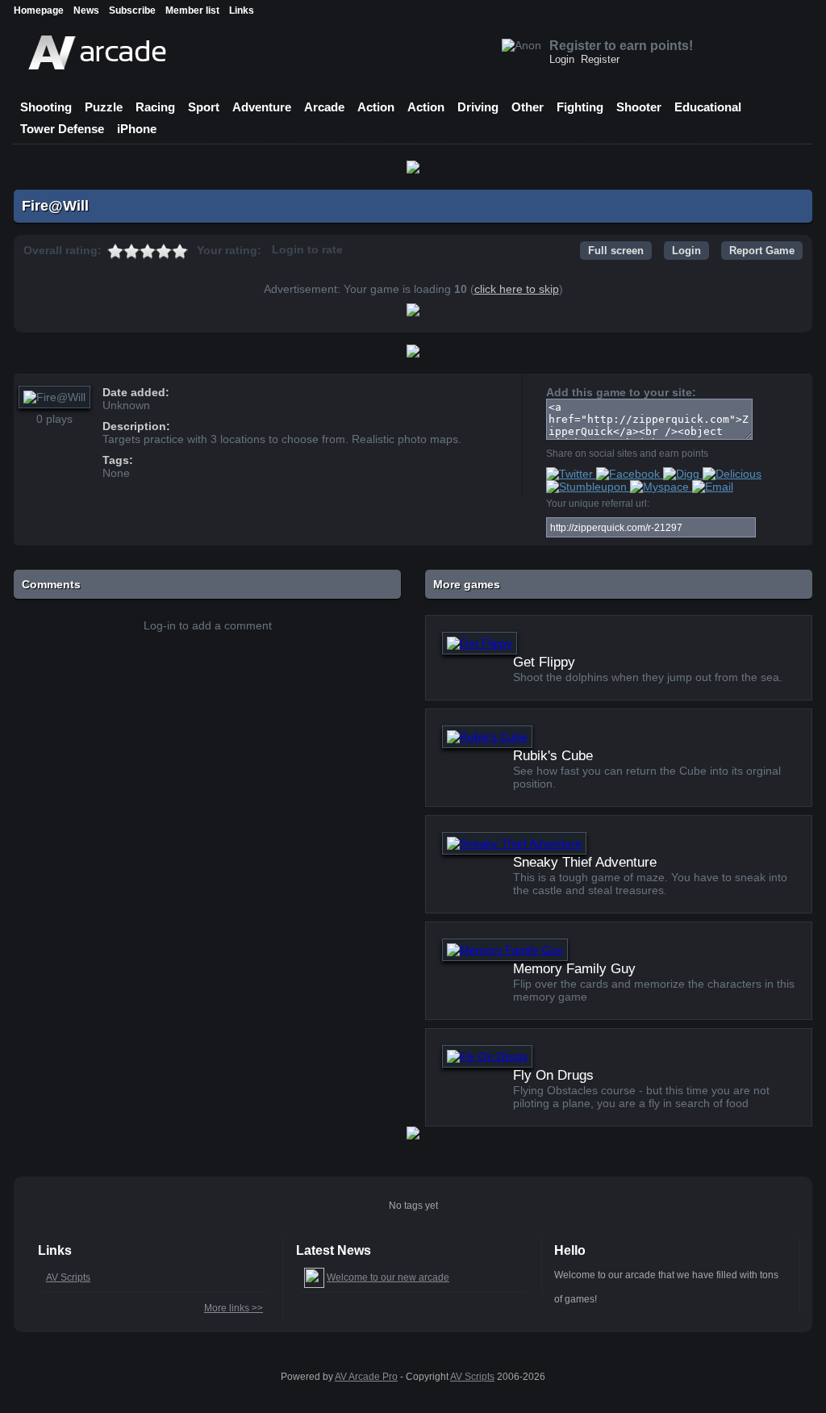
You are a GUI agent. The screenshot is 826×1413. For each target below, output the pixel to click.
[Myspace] (661, 486)
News (86, 10)
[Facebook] (629, 473)
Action (375, 107)
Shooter (638, 107)
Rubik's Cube (553, 755)
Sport (203, 107)
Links (241, 10)
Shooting (46, 107)
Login (561, 59)
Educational (707, 107)
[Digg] (683, 473)
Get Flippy (544, 662)
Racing (155, 107)
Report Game (762, 251)
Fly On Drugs (553, 1075)
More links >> (233, 1308)
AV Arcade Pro (366, 1376)
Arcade (324, 107)
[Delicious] (732, 473)
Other (527, 107)
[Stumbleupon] (588, 486)
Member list (192, 10)
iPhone (136, 129)
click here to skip (516, 288)
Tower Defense (62, 129)
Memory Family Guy (574, 968)
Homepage (39, 10)
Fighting (580, 107)
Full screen (616, 251)
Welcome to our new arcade (388, 1277)
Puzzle (104, 107)
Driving (478, 107)
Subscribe (132, 10)
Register (600, 59)
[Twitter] (571, 473)
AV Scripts (68, 1277)
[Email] (712, 486)
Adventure (261, 107)
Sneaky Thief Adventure (585, 862)
